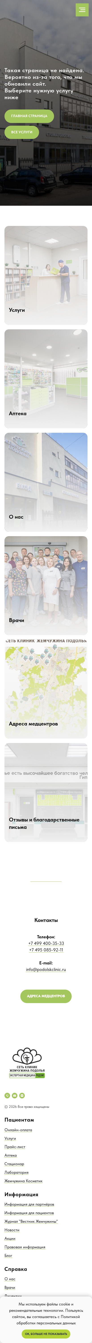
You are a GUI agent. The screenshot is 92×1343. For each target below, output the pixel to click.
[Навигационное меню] (82, 10)
